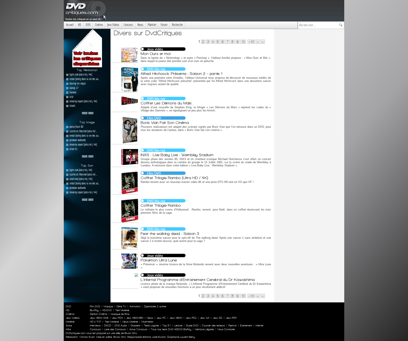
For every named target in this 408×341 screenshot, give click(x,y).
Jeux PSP (231, 318)
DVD (88, 25)
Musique (108, 306)
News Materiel (130, 321)
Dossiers (135, 325)
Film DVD (95, 306)
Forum (164, 25)
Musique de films (120, 314)
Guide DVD (192, 325)
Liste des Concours (115, 329)
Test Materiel (122, 310)
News (140, 25)
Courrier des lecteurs (213, 325)
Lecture (178, 325)
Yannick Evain (87, 337)
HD (79, 25)
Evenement (246, 325)
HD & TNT (95, 321)
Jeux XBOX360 (134, 318)
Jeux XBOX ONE (99, 318)
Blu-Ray (94, 310)
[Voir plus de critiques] (87, 112)
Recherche (177, 25)
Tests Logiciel (151, 325)
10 (243, 42)
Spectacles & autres (155, 306)
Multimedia (147, 321)
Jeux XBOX (176, 318)
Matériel (152, 25)
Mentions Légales (204, 329)
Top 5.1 (166, 325)
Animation (135, 306)
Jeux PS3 (117, 318)
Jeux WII (204, 318)
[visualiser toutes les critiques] (87, 47)
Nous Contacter (226, 329)
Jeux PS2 (191, 318)
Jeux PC (161, 318)
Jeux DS (217, 318)
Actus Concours (138, 329)
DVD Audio (121, 325)
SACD (107, 325)
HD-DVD (107, 310)
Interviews (95, 325)
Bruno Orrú (119, 337)
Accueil (70, 25)
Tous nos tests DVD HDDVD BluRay (171, 329)
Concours (128, 25)
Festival (232, 325)
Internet (259, 325)
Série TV (121, 306)
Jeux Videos (113, 25)
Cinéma (99, 25)
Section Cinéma (98, 314)
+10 (251, 42)
